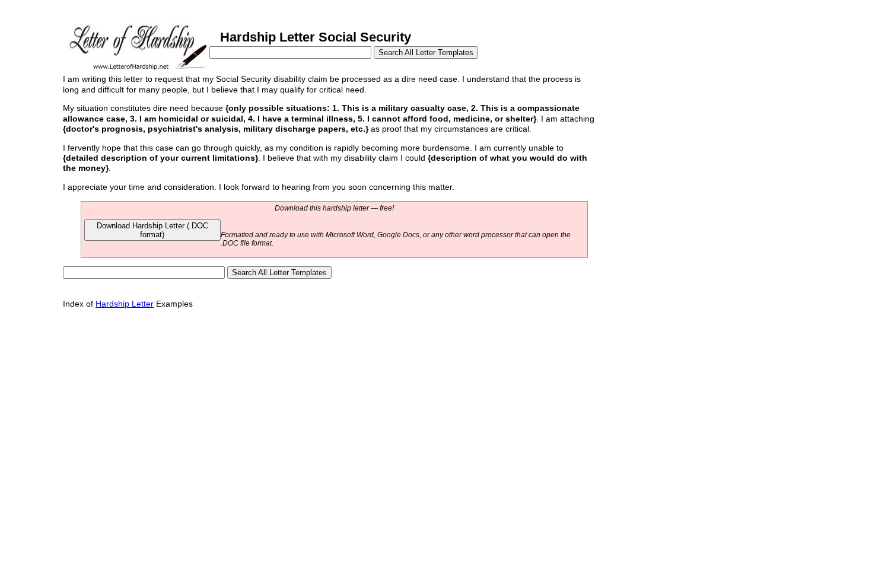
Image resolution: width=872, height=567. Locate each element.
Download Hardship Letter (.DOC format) (152, 230)
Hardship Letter (125, 303)
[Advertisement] (687, 153)
